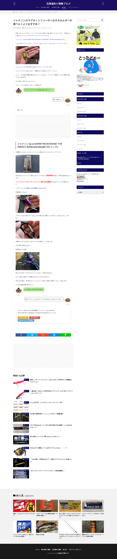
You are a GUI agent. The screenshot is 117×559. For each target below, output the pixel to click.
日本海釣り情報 (55, 7)
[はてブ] (54, 335)
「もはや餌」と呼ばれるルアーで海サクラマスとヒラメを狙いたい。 (51, 460)
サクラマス (26, 459)
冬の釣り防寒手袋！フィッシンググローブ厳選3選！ (47, 414)
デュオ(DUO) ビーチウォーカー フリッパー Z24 (46, 402)
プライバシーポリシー (73, 7)
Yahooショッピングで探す (26, 320)
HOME (15, 12)
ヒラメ (27, 379)
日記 (80, 163)
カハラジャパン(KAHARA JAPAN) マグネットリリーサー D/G (34, 67)
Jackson (30, 28)
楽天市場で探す (35, 317)
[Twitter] (32, 335)
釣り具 (63, 7)
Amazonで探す (23, 317)
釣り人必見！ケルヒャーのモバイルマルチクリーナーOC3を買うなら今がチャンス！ (70, 515)
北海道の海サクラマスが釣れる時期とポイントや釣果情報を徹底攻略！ (90, 158)
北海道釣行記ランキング (82, 179)
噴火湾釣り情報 (45, 7)
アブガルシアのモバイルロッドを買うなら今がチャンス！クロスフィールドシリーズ (70, 536)
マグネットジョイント (37, 28)
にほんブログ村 (80, 175)
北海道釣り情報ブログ (58, 3)
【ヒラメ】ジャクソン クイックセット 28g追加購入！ (47, 470)
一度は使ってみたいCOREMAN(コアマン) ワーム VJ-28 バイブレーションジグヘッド (51, 392)
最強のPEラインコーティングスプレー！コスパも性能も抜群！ (93, 535)
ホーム (37, 7)
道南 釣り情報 (83, 153)
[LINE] (65, 335)
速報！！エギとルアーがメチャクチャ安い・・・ (24, 514)
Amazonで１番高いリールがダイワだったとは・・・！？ (48, 448)
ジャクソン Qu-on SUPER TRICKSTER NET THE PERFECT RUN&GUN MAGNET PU (40, 39)
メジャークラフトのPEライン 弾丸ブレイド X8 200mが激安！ (23, 535)
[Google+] (43, 335)
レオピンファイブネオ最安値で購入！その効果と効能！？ (47, 514)
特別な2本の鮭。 (40, 534)
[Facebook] (21, 335)
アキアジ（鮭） (83, 111)
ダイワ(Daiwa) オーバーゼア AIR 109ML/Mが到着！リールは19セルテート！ (51, 426)
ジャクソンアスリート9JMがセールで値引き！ (92, 514)
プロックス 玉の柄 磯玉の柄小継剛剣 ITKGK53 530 (31, 188)
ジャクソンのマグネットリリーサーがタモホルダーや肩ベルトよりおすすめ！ (41, 12)
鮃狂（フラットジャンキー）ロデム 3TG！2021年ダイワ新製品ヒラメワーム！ (51, 381)
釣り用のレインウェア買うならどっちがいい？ (45, 436)
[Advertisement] (43, 125)
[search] (102, 20)
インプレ (26, 425)
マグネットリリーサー (47, 28)
